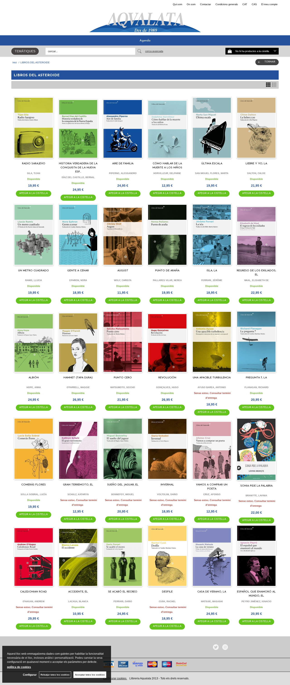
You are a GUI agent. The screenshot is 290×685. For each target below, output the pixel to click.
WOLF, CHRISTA (122, 280)
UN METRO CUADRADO (33, 270)
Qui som (177, 4)
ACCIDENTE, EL (78, 591)
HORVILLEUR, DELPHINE (167, 173)
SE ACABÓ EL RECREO (122, 591)
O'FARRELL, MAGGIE (78, 387)
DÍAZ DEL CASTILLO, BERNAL (78, 177)
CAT (244, 4)
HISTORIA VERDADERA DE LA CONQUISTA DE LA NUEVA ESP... (78, 167)
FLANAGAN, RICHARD (256, 387)
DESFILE (167, 591)
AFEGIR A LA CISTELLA (33, 193)
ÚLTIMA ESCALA (211, 163)
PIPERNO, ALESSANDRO (123, 173)
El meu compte (269, 4)
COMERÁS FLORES (33, 484)
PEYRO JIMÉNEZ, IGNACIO (256, 601)
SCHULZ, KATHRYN (78, 494)
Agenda (145, 40)
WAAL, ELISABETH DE (256, 280)
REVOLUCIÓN (167, 377)
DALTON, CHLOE (256, 173)
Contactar (205, 4)
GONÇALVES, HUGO (167, 387)
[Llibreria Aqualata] (145, 20)
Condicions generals (226, 4)
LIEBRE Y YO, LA (256, 163)
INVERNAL (167, 484)
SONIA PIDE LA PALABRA (256, 486)
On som (191, 4)
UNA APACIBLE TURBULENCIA (212, 377)
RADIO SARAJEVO (33, 163)
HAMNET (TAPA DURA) (78, 377)
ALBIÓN (34, 377)
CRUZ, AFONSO (211, 494)
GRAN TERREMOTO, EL (78, 484)
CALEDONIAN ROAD (33, 591)
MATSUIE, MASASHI (212, 601)
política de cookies (19, 667)
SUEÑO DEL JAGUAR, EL (122, 484)
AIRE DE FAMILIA (122, 163)
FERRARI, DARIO (123, 601)
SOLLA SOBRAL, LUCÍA (34, 494)
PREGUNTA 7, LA (256, 377)
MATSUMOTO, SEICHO (122, 387)
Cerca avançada (154, 51)
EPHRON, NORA (78, 280)
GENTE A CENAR (78, 270)
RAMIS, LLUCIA (33, 280)
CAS (254, 4)
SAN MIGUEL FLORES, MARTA (211, 173)
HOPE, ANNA (34, 387)
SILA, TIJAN (33, 173)
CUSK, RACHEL (167, 601)
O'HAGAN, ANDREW (33, 601)
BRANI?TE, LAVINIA (256, 495)
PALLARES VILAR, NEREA (167, 280)
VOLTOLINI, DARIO (167, 494)
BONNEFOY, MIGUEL (122, 494)
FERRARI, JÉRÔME (211, 280)
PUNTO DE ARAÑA (167, 270)
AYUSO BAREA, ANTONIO (212, 387)
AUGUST (122, 270)
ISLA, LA (212, 270)
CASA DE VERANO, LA (211, 591)
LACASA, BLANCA (78, 601)
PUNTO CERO (123, 377)
